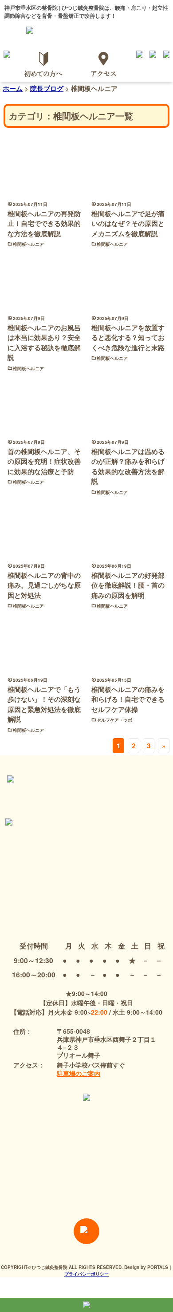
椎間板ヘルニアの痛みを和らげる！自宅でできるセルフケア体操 (128, 699)
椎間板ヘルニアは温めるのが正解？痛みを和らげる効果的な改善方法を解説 (128, 466)
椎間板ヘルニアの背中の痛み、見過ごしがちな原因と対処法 (44, 585)
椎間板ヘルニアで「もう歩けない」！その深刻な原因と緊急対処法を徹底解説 (44, 704)
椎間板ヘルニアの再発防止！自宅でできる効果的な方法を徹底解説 (44, 223)
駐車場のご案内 (78, 1073)
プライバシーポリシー (86, 1274)
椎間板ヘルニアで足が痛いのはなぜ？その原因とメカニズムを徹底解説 (128, 223)
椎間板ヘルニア (28, 244)
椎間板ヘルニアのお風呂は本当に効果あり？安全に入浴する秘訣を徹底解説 (44, 343)
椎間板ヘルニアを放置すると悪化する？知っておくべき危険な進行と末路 (128, 337)
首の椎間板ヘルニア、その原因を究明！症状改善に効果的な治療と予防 (44, 461)
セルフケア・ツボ (114, 720)
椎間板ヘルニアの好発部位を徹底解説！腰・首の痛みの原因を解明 (128, 585)
